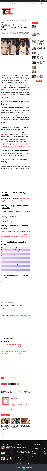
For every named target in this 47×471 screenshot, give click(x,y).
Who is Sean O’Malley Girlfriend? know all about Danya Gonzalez (41, 67)
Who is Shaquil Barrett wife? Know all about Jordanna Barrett (15, 426)
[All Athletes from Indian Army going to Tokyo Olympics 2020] (3, 458)
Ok (23, 469)
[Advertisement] (15, 65)
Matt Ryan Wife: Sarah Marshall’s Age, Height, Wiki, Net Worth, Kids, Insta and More (15, 236)
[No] (45, 467)
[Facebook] (38, 1)
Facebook (18, 315)
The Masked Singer (6, 94)
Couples (5, 20)
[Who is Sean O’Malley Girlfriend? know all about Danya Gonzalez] (34, 67)
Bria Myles (6, 378)
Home (2, 20)
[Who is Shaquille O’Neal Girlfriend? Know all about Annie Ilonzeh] (34, 71)
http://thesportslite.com (14, 400)
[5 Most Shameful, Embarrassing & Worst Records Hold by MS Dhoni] (3, 453)
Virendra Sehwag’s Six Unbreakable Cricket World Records (10, 447)
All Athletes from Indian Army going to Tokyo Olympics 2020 (10, 458)
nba (9, 378)
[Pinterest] (15, 384)
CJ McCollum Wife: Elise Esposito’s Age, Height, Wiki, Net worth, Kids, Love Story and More (15, 200)
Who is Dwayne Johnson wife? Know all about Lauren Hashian (41, 62)
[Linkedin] (26, 463)
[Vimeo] (43, 1)
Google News (11, 315)
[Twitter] (23, 463)
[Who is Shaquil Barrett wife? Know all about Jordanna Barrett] (15, 421)
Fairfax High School (7, 119)
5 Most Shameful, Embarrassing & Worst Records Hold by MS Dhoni (10, 453)
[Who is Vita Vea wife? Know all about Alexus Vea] (25, 421)
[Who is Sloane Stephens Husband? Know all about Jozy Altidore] (34, 53)
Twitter (13, 221)
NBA (21, 89)
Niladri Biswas (27, 35)
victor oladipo (14, 378)
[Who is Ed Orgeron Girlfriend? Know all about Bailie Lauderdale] (34, 57)
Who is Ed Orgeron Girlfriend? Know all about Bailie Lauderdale (41, 57)
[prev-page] (1, 434)
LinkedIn (8, 317)
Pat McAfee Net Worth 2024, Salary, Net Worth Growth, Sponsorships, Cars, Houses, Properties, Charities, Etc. (41, 35)
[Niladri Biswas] (5, 403)
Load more (39, 80)
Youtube (3, 317)
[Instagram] (40, 1)
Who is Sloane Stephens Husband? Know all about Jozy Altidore (41, 53)
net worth (13, 231)
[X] (42, 1)
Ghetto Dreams (4, 134)
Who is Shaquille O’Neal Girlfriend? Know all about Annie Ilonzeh (41, 71)
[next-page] (3, 434)
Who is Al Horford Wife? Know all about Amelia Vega (41, 48)
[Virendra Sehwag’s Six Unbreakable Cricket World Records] (3, 447)
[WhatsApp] (18, 384)
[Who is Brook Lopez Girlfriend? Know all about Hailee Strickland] (34, 76)
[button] (44, 17)
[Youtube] (45, 1)
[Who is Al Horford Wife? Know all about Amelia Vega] (34, 48)
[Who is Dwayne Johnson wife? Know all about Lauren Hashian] (34, 62)
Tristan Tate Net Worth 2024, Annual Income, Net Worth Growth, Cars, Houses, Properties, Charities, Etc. (41, 42)
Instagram (7, 220)
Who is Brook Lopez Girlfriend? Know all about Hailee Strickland (41, 76)
